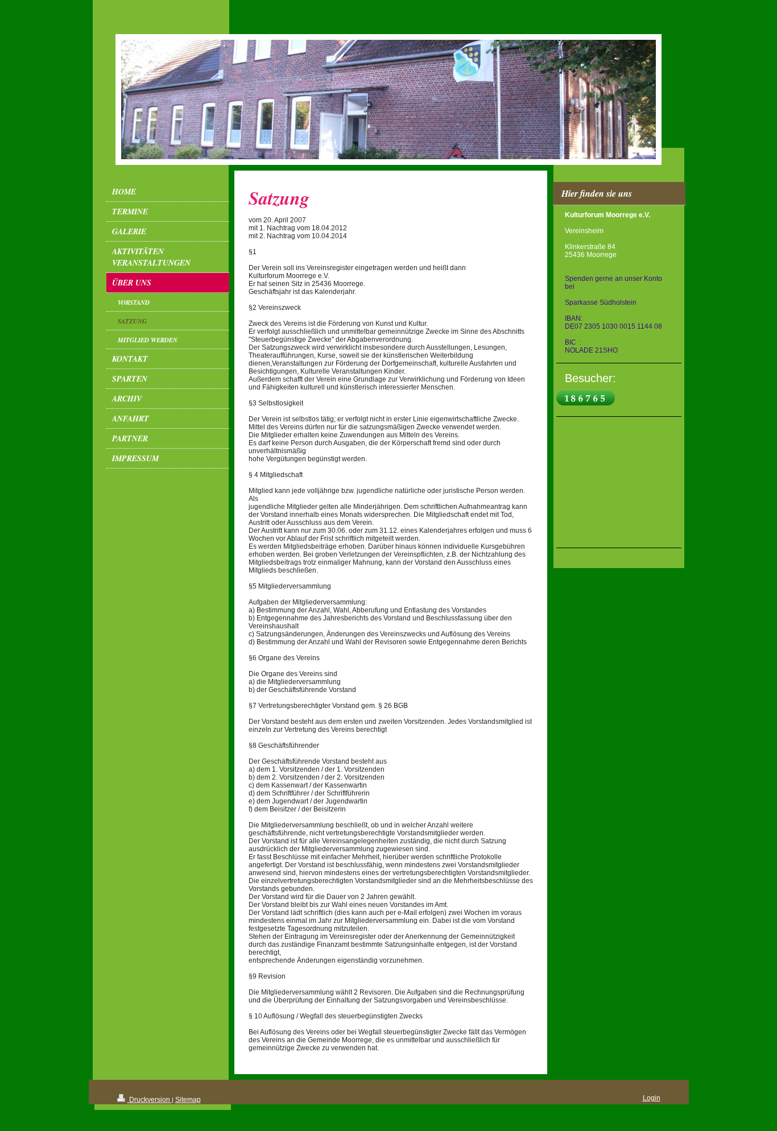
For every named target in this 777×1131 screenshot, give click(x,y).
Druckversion (149, 1100)
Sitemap (188, 1100)
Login (651, 1098)
